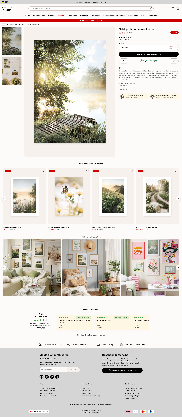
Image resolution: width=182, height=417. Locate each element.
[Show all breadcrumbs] (4, 24)
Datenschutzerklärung (104, 405)
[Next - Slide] (178, 198)
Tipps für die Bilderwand (48, 388)
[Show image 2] (11, 71)
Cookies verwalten (131, 398)
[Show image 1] (11, 41)
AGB (71, 405)
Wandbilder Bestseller (47, 391)
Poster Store (95, 410)
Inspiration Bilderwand (48, 396)
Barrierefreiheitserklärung (91, 396)
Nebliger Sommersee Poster (30, 24)
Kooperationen (87, 393)
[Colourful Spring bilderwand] (150, 267)
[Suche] (152, 8)
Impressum (91, 405)
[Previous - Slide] (3, 198)
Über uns (85, 388)
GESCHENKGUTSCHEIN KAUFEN (124, 370)
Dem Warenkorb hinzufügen (149, 54)
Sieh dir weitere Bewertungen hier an (91, 335)
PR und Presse (87, 391)
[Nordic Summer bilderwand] (32, 267)
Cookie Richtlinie (80, 405)
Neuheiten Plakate (46, 393)
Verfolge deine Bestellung (133, 388)
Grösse (121, 43)
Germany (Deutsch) (38, 411)
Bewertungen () (124, 39)
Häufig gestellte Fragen (133, 393)
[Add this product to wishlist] (174, 60)
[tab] (172, 8)
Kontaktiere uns (130, 391)
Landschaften (13, 24)
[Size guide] (124, 60)
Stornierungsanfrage (132, 396)
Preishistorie (123, 89)
